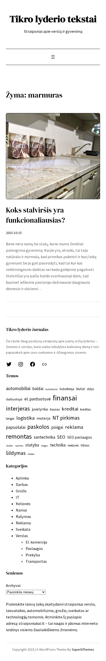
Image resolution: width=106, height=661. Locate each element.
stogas (44, 445)
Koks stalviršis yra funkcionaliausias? (35, 215)
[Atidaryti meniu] (53, 57)
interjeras (18, 408)
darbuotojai (14, 399)
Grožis (21, 490)
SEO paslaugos (79, 437)
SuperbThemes (83, 649)
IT (17, 497)
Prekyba (33, 554)
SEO (61, 437)
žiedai (31, 454)
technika (58, 445)
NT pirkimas (66, 417)
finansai (65, 397)
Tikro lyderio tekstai (53, 18)
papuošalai (15, 427)
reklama (74, 427)
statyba (32, 445)
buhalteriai (51, 389)
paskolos (38, 426)
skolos (9, 445)
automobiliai (18, 388)
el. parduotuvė (37, 399)
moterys (43, 418)
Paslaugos (34, 548)
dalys (90, 389)
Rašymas (23, 516)
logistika (25, 418)
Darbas (22, 484)
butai (80, 388)
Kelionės (23, 503)
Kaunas (55, 409)
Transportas (36, 561)
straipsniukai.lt (32, 623)
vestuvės (73, 445)
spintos (19, 445)
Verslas (22, 535)
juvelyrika (40, 409)
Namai (21, 510)
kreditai (70, 409)
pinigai (57, 427)
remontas (19, 436)
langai (10, 418)
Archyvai (13, 585)
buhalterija (67, 389)
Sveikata (23, 529)
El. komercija (36, 542)
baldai (37, 388)
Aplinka (22, 478)
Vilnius (85, 445)
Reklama (23, 522)
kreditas (85, 409)
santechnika (44, 437)
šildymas (16, 452)
